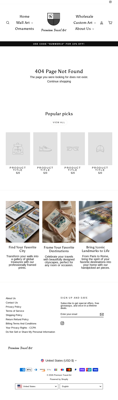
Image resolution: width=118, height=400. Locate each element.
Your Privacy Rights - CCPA (21, 327)
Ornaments (24, 28)
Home (25, 16)
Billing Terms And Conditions (21, 323)
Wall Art (23, 22)
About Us (83, 28)
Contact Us (12, 302)
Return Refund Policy (17, 319)
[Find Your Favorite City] (22, 222)
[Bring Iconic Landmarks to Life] (95, 222)
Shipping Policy (14, 315)
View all (59, 122)
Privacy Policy (13, 306)
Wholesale (84, 16)
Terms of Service (15, 311)
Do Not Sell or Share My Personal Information (30, 332)
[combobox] (36, 386)
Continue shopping (59, 81)
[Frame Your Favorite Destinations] (59, 222)
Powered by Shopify (59, 379)
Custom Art (84, 22)
